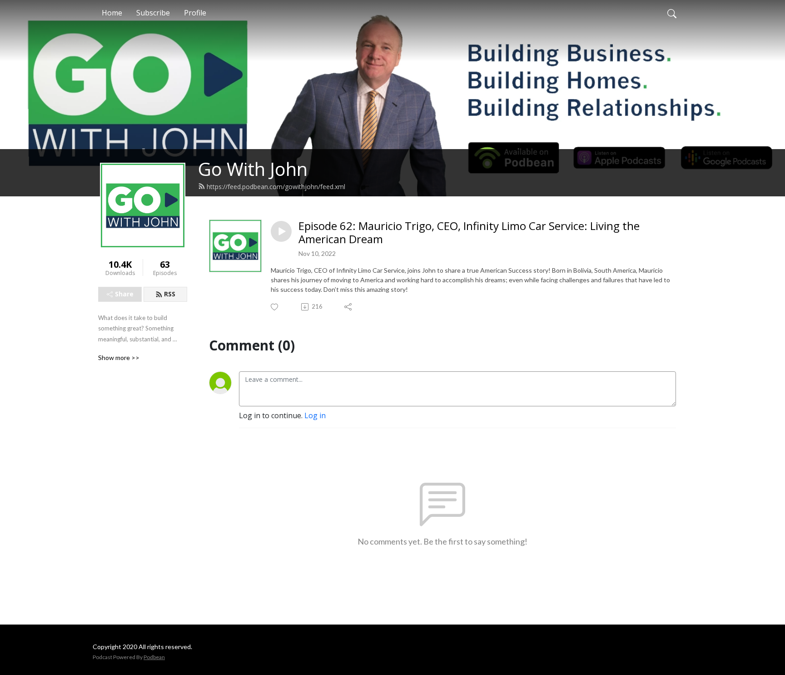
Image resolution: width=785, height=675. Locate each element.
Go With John (253, 168)
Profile (195, 13)
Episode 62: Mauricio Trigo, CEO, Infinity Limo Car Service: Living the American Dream (469, 233)
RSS (169, 294)
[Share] (348, 306)
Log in (315, 415)
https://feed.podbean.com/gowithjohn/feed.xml (276, 186)
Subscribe (153, 13)
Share (124, 294)
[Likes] (275, 307)
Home (112, 13)
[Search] (672, 13)
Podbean (154, 657)
